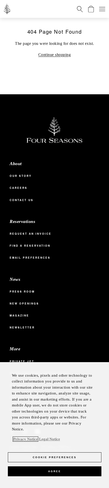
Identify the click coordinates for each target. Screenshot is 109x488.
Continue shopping (54, 54)
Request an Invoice (30, 233)
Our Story (21, 176)
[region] (54, 425)
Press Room (22, 291)
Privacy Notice (25, 439)
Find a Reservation (30, 245)
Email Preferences (30, 257)
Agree (54, 471)
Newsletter (22, 327)
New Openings (24, 303)
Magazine (19, 315)
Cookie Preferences (55, 457)
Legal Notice (49, 439)
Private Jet (22, 361)
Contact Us (21, 200)
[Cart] (91, 9)
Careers (18, 188)
